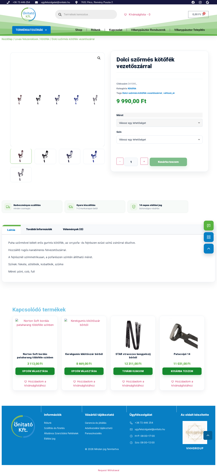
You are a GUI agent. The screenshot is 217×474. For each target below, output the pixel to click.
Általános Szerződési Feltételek (61, 433)
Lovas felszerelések (26, 39)
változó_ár (169, 93)
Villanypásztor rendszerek (148, 29)
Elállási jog (49, 438)
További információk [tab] (39, 229)
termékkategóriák (29, 29)
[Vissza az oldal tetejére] (207, 435)
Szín (119, 132)
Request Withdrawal (108, 470)
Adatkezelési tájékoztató (98, 428)
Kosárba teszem (168, 161)
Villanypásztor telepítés (189, 29)
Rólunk (95, 29)
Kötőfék (45, 39)
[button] (99, 58)
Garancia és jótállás (95, 422)
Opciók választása (35, 371)
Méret (119, 115)
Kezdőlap (7, 39)
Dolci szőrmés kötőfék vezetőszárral (142, 93)
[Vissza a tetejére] (209, 249)
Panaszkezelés (93, 433)
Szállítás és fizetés (54, 428)
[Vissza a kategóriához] (209, 237)
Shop (78, 29)
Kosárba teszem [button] (182, 371)
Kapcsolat (115, 29)
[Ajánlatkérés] (209, 225)
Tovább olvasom (133, 371)
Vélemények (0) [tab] (73, 229)
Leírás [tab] (11, 229)
